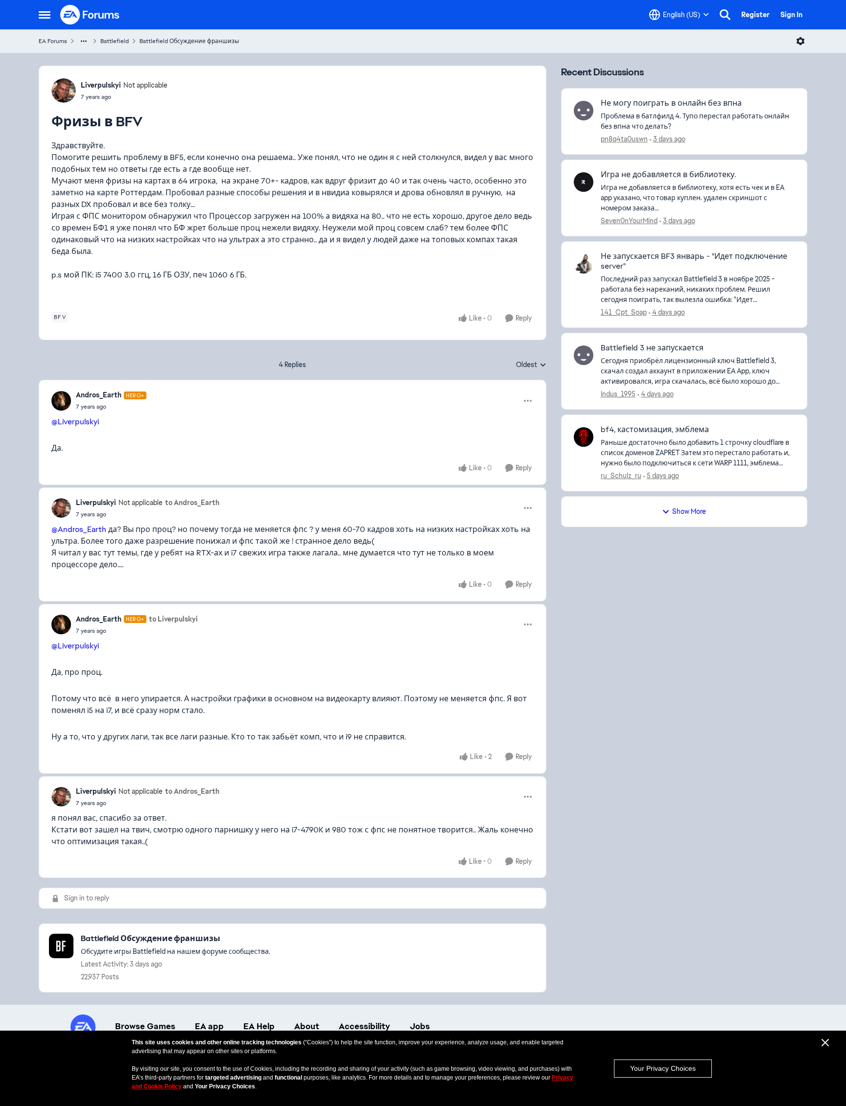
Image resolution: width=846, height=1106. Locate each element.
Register (755, 14)
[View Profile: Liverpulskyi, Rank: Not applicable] (63, 90)
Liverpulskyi (101, 85)
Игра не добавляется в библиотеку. (668, 175)
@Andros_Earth (78, 529)
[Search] (725, 15)
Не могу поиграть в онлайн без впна (671, 103)
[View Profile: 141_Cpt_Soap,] (583, 264)
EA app (209, 1026)
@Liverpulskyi (75, 421)
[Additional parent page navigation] (84, 41)
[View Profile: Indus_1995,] (583, 355)
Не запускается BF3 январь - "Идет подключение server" (694, 262)
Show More (689, 511)
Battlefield (114, 41)
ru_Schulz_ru (621, 475)
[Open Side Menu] (44, 14)
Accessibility (364, 1026)
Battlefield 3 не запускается (652, 348)
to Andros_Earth (192, 502)
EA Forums (53, 41)
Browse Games (145, 1026)
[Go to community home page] (90, 14)
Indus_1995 (618, 394)
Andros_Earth (98, 395)
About (306, 1026)
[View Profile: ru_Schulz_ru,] (583, 437)
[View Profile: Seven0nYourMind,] (583, 182)
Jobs (420, 1026)
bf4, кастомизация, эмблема (655, 430)
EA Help (259, 1026)
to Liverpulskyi (173, 619)
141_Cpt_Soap (624, 312)
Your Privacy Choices (663, 1068)
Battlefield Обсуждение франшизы (189, 41)
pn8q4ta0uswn (624, 139)
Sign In (791, 14)
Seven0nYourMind (629, 220)
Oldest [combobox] (531, 365)
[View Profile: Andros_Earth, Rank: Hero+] (61, 401)
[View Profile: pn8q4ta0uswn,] (583, 110)
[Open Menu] (800, 41)
